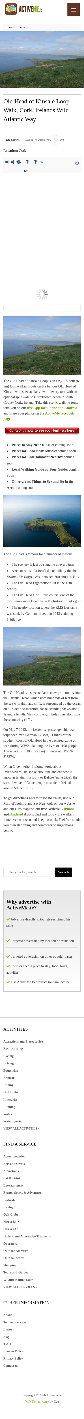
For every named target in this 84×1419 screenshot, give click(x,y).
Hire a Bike (11, 1221)
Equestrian (10, 1070)
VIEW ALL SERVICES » (20, 1287)
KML (27, 162)
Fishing (8, 1085)
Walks (65, 140)
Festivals (9, 1078)
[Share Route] (12, 162)
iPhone (69, 809)
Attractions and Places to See (23, 1041)
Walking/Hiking (37, 140)
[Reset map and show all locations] (77, 162)
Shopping (9, 1265)
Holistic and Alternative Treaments (27, 1236)
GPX (40, 162)
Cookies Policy (13, 1351)
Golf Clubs (10, 1092)
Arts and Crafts (14, 1164)
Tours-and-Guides (15, 1272)
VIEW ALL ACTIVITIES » (21, 1128)
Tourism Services (14, 1322)
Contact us (10, 1365)
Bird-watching (13, 1048)
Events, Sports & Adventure (22, 1192)
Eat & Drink (12, 1178)
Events (7, 1329)
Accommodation (14, 1156)
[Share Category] (18, 162)
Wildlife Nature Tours (18, 1280)
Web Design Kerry (37, 1401)
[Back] (6, 162)
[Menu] (73, 9)
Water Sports (12, 1121)
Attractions (11, 1171)
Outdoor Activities (15, 1251)
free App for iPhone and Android (52, 408)
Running (9, 1107)
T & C (7, 1344)
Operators (10, 1243)
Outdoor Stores (13, 1258)
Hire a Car (10, 1229)
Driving (8, 1063)
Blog (6, 1337)
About (7, 1315)
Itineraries (10, 1099)
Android (17, 814)
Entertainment (13, 1185)
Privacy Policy (13, 1358)
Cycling (8, 1056)
